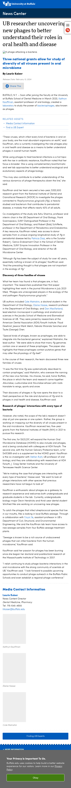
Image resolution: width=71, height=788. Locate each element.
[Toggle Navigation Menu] (67, 28)
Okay (35, 777)
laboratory (8, 106)
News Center (14, 13)
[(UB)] (35, 5)
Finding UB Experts (36, 736)
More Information (14, 749)
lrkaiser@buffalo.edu (14, 609)
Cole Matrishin (32, 302)
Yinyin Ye (28, 517)
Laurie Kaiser (10, 595)
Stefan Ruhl (36, 457)
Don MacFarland (54, 309)
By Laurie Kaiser (13, 73)
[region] (35, 769)
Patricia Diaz (38, 238)
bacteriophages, (46, 106)
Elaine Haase (40, 305)
